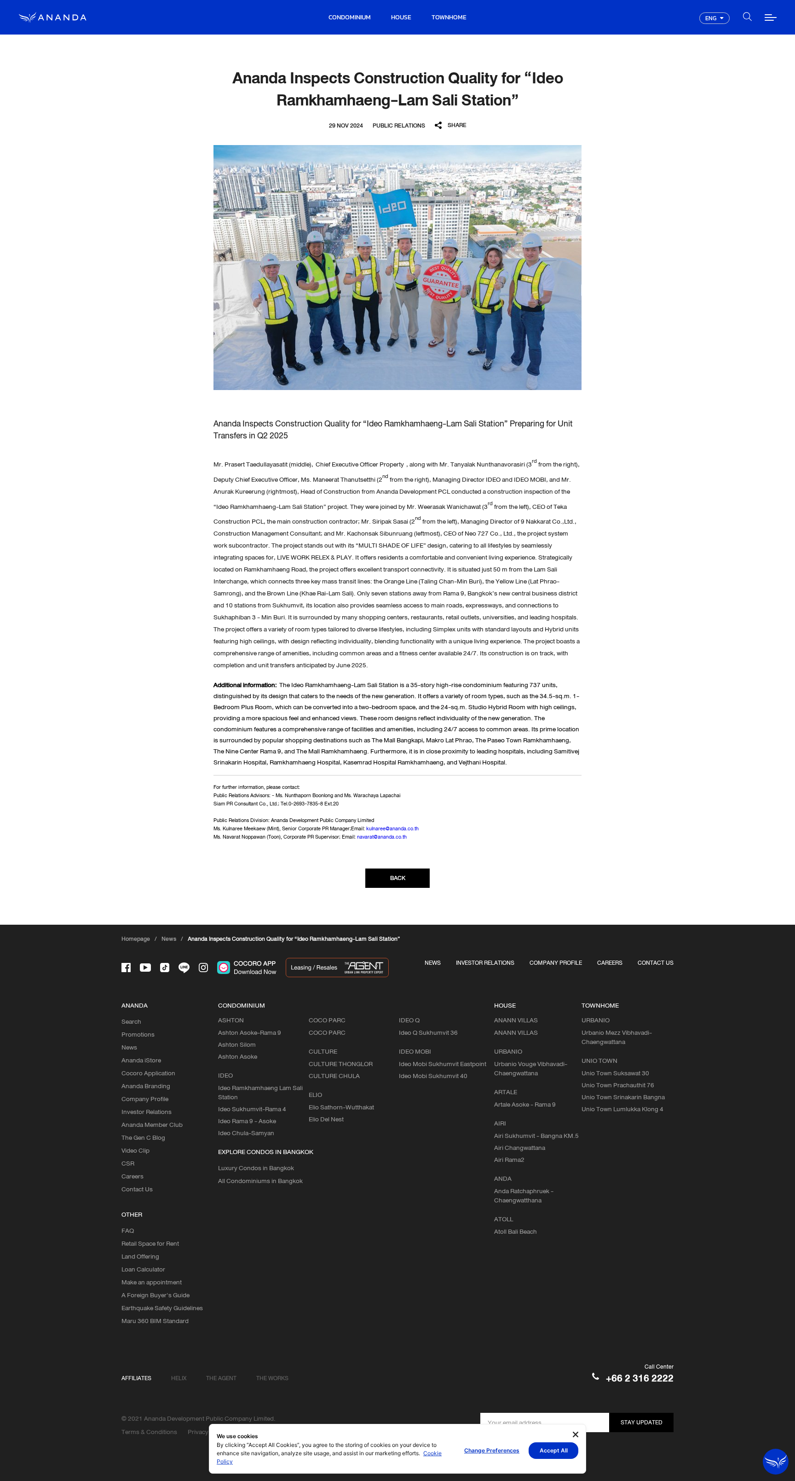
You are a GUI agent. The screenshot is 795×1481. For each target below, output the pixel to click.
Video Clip (135, 1150)
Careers (132, 1176)
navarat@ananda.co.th (382, 837)
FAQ (127, 1230)
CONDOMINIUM (349, 17)
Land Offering (140, 1256)
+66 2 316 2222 (640, 1378)
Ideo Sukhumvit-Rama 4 (252, 1109)
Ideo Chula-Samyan (246, 1132)
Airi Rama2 (509, 1159)
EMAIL (457, 164)
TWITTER (457, 151)
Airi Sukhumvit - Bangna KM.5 (536, 1135)
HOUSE (401, 17)
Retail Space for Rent (150, 1243)
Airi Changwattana (519, 1147)
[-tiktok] (164, 967)
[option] (397, 267)
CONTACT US (656, 963)
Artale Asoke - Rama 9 (525, 1104)
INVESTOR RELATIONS (485, 963)
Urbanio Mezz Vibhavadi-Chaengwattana (617, 1037)
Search (131, 1021)
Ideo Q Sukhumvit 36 (428, 1032)
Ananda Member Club (152, 1124)
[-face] (126, 967)
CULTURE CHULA (334, 1075)
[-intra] (203, 967)
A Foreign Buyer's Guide (155, 1294)
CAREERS (609, 963)
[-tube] (145, 967)
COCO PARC (327, 1032)
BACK (397, 878)
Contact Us (137, 1189)
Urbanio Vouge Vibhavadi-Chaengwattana (530, 1068)
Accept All (554, 1450)
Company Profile (144, 1098)
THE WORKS (272, 1378)
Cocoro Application (148, 1073)
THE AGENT (221, 1378)
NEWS (433, 963)
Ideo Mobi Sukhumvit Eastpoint (442, 1063)
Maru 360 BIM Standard (155, 1320)
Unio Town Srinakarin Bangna (623, 1097)
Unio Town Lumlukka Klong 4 (622, 1109)
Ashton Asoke (237, 1056)
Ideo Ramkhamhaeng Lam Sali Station (260, 1092)
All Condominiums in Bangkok (260, 1180)
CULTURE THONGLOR (341, 1063)
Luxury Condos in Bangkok (256, 1167)
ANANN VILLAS (516, 1032)
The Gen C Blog (143, 1137)
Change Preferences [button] (491, 1450)
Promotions (138, 1034)
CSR (127, 1163)
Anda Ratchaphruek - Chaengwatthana (523, 1195)
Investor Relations (146, 1111)
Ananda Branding (145, 1085)
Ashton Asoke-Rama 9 (249, 1032)
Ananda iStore (141, 1060)
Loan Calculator (143, 1269)
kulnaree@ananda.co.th (392, 828)
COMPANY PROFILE (556, 963)
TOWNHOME (449, 17)
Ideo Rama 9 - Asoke (247, 1120)
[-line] (184, 967)
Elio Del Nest (326, 1119)
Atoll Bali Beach (515, 1231)
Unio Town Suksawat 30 (615, 1073)
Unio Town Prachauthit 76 (618, 1085)
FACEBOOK (458, 138)
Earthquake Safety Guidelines (162, 1307)
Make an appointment (151, 1282)
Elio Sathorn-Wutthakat (341, 1107)
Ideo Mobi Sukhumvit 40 (433, 1075)
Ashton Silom (237, 1044)
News (129, 1047)
